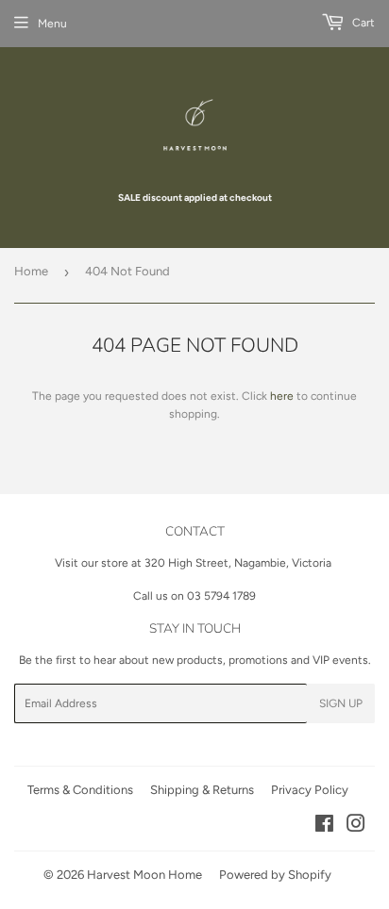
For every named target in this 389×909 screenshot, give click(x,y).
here (282, 396)
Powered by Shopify (275, 875)
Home (31, 271)
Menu (52, 23)
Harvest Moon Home (144, 875)
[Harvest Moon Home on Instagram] (356, 827)
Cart (362, 22)
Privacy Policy (309, 790)
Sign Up (341, 703)
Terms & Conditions (80, 790)
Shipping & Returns (202, 790)
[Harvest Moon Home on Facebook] (324, 827)
